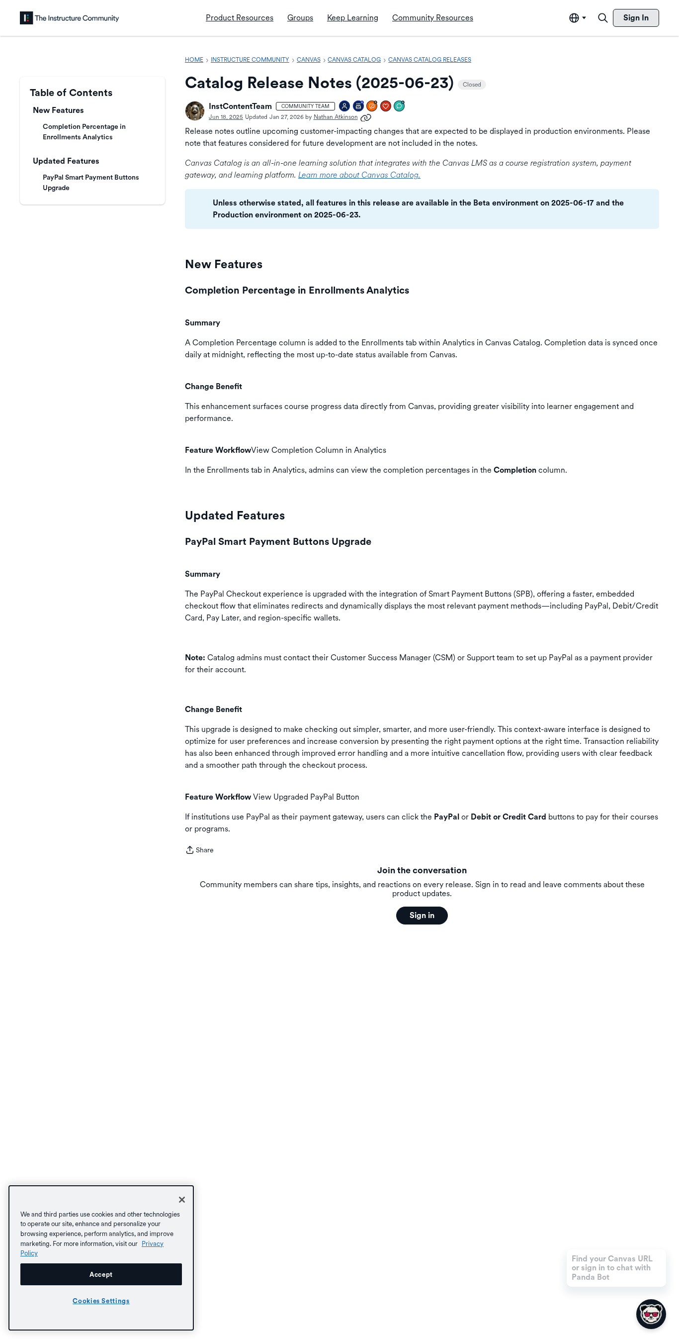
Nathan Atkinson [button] (336, 116)
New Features (58, 110)
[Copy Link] (366, 116)
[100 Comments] (400, 106)
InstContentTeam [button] (240, 106)
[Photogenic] (345, 106)
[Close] (182, 1200)
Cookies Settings (101, 1301)
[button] (195, 111)
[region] (101, 1258)
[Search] (603, 18)
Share (199, 851)
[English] (69, 17)
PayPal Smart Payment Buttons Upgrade (91, 182)
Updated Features (66, 161)
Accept (101, 1274)
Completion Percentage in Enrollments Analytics (84, 131)
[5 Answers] (372, 106)
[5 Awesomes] (386, 106)
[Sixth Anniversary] (359, 106)
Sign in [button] (422, 915)
